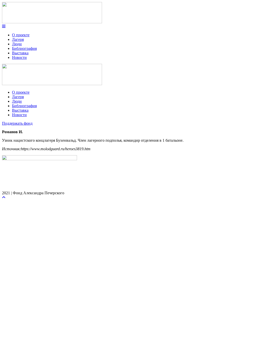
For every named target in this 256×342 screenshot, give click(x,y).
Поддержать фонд (17, 123)
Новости (19, 57)
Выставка (20, 53)
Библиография (24, 48)
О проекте (21, 35)
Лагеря (18, 39)
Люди (17, 44)
